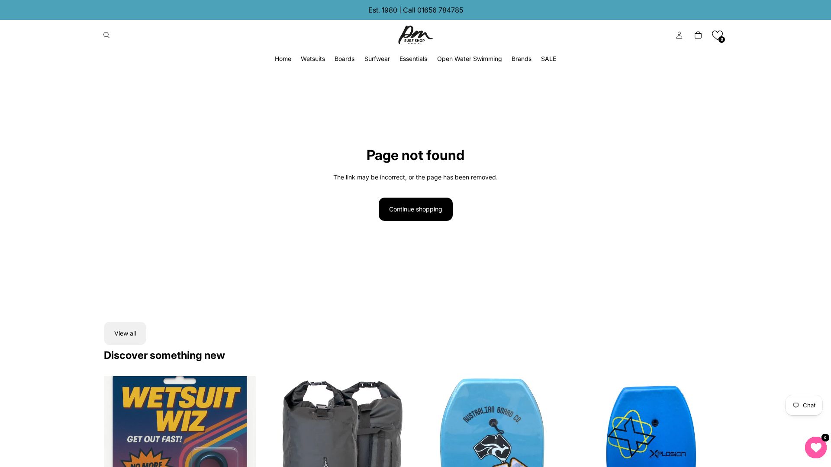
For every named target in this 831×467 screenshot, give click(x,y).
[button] (717, 35)
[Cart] (698, 35)
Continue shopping (415, 209)
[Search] (106, 35)
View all (125, 333)
